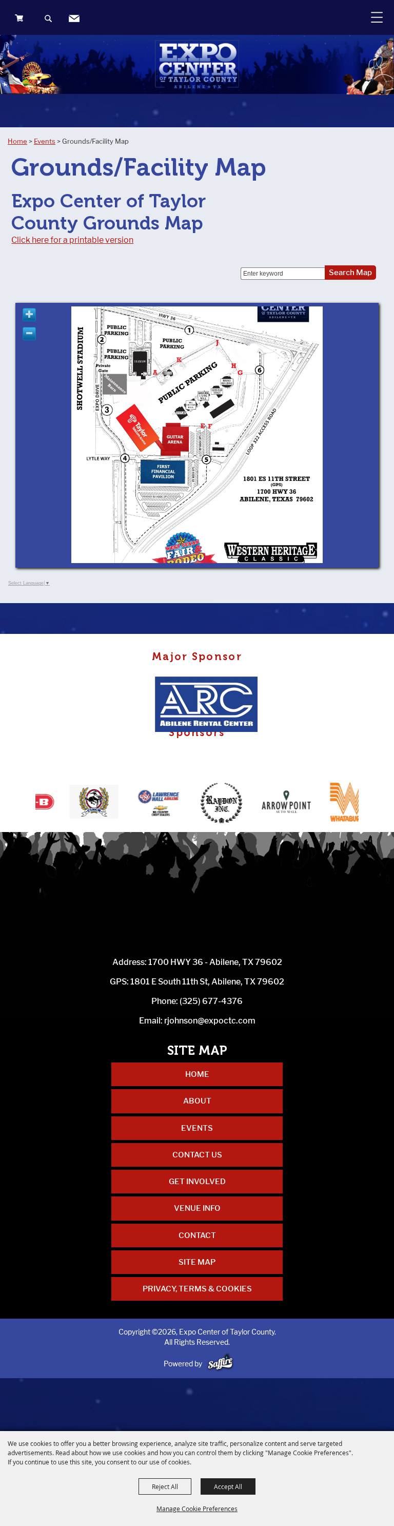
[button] (49, 19)
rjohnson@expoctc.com (209, 1021)
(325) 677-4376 (211, 1001)
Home (17, 141)
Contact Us (197, 1155)
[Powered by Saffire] (220, 1363)
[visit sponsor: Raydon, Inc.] (195, 803)
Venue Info (197, 1208)
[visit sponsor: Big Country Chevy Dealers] (130, 803)
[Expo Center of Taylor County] (197, 64)
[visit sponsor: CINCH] (66, 803)
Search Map (350, 272)
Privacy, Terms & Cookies (197, 1288)
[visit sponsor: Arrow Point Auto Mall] (259, 803)
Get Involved (197, 1181)
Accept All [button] (228, 1486)
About (197, 1101)
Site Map (197, 1262)
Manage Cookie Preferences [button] (197, 1508)
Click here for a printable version (72, 240)
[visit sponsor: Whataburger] (323, 803)
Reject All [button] (165, 1486)
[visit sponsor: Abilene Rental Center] (209, 706)
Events (44, 141)
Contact (197, 1235)
